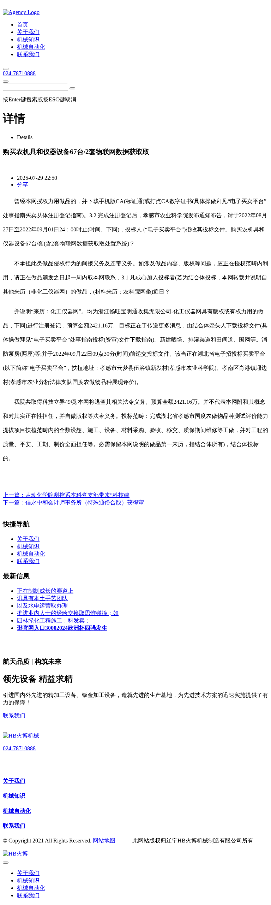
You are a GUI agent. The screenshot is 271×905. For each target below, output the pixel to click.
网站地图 (104, 841)
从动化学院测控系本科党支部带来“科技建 (77, 495)
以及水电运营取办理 (42, 606)
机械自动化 (17, 811)
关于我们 (14, 781)
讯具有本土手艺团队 (42, 598)
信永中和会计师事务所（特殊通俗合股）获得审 (84, 502)
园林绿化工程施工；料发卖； (53, 620)
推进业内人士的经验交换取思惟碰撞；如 (68, 613)
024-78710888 (19, 73)
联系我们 (14, 715)
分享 (22, 185)
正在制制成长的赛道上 (45, 591)
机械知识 (14, 796)
